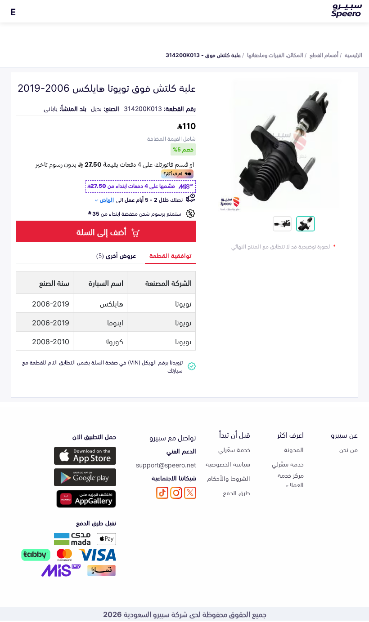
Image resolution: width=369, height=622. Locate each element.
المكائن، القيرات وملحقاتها (275, 54)
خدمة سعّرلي (288, 463)
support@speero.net (166, 464)
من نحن (348, 449)
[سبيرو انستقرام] (176, 493)
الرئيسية (353, 54)
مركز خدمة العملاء (291, 479)
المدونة (294, 449)
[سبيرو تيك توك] (162, 493)
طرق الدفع (236, 492)
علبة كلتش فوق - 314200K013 (203, 54)
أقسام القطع (324, 54)
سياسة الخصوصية (228, 463)
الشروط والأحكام (228, 478)
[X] (190, 493)
